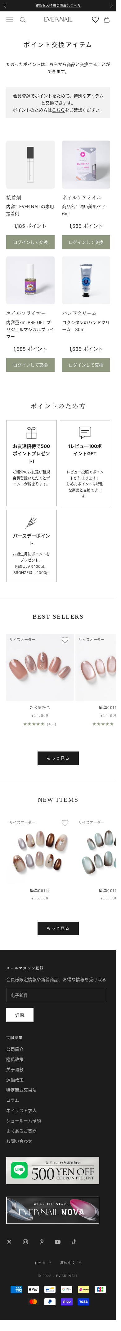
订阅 (20, 1015)
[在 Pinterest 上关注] (41, 1242)
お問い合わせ (19, 1141)
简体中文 (67, 1262)
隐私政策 (15, 1059)
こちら (58, 110)
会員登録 (21, 95)
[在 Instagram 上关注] (25, 1242)
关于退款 (15, 1069)
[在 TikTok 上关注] (74, 1242)
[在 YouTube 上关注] (58, 1242)
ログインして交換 (30, 242)
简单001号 (109, 707)
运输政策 (15, 1079)
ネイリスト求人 (21, 1110)
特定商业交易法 (21, 1089)
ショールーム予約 (23, 1120)
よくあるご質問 (21, 1130)
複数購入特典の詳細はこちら (58, 5)
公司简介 (15, 1049)
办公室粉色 (39, 707)
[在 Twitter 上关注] (9, 1242)
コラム (12, 1100)
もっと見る (58, 758)
